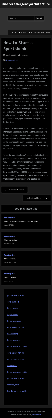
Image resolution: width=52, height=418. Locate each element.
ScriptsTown (36, 415)
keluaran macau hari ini (17, 346)
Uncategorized (11, 60)
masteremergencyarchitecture (26, 4)
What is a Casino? (10, 240)
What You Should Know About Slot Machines (21, 221)
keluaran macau (14, 321)
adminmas (24, 55)
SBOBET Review (10, 259)
